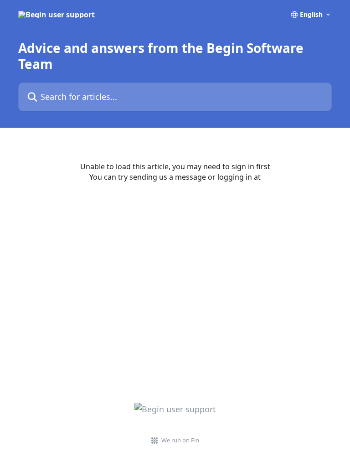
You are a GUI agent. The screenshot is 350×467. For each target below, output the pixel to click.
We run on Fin (180, 440)
